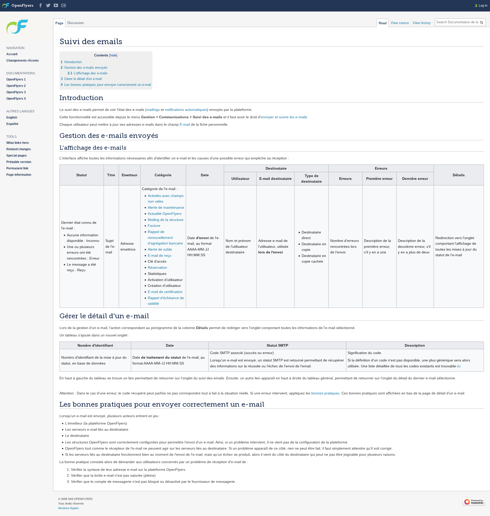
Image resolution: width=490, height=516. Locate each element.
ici (458, 366)
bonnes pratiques (325, 393)
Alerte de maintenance (166, 207)
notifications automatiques (186, 110)
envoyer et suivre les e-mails (284, 117)
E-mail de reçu (159, 255)
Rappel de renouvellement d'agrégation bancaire (165, 237)
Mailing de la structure (165, 220)
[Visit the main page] (6, 5)
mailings (153, 110)
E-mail (185, 124)
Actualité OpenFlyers (164, 214)
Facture (154, 226)
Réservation (157, 267)
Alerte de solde (160, 249)
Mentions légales (68, 508)
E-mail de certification (165, 292)
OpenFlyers (22, 6)
